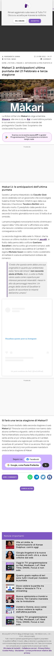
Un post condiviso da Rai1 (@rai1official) (27, 371)
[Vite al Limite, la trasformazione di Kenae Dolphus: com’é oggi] (10, 544)
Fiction (7, 59)
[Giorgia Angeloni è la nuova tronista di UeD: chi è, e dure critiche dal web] (10, 555)
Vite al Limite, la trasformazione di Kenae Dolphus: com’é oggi (29, 544)
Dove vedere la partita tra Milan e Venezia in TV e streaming (30, 588)
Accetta (35, 21)
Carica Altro (27, 488)
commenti (47, 59)
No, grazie (19, 21)
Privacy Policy (44, 648)
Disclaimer (19, 651)
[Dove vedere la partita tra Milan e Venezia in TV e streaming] (10, 588)
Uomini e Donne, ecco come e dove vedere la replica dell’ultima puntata (31, 609)
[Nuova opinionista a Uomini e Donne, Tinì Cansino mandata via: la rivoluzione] (10, 599)
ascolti (43, 239)
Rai (28, 119)
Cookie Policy (8, 651)
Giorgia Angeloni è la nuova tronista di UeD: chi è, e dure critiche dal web (31, 555)
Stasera (6, 119)
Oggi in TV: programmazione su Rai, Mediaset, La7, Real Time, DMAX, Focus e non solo (31, 566)
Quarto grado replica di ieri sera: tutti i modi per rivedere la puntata (32, 578)
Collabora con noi (29, 648)
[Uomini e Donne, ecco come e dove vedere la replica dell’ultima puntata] (10, 609)
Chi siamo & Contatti (11, 648)
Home (4, 63)
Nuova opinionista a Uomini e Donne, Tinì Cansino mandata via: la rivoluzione (32, 599)
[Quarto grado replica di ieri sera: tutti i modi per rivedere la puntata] (10, 578)
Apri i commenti (10, 477)
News (13, 59)
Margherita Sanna (12, 56)
